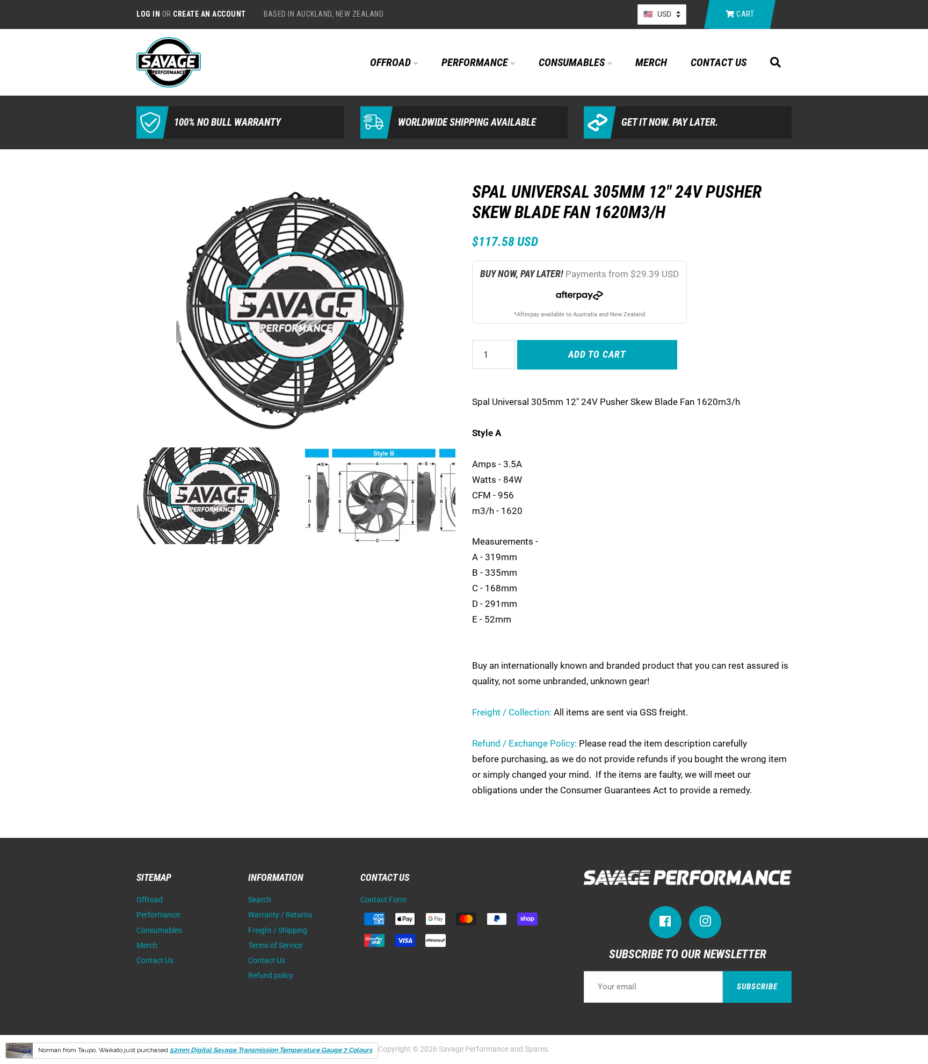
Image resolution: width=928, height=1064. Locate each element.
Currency (661, 14)
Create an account (209, 14)
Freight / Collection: (512, 712)
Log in (148, 14)
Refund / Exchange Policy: (524, 743)
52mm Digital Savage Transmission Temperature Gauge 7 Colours (271, 1050)
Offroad (392, 62)
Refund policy (270, 975)
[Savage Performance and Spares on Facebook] (665, 923)
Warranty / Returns (280, 915)
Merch (651, 62)
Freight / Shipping (277, 930)
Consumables (573, 62)
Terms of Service (275, 945)
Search (259, 899)
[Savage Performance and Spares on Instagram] (705, 923)
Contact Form (383, 899)
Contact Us (718, 62)
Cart (745, 14)
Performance (476, 62)
